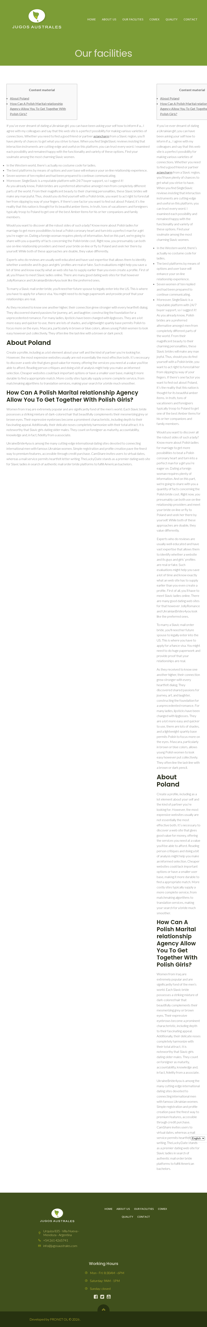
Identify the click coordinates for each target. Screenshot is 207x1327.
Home (91, 19)
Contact (190, 19)
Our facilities (132, 19)
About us (109, 19)
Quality (171, 19)
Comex (154, 19)
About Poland (19, 98)
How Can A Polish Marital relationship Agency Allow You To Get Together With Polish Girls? (38, 109)
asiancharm (101, 136)
